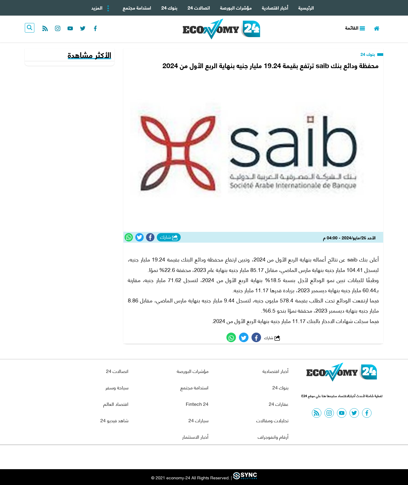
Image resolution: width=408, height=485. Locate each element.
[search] (29, 28)
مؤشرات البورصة (236, 7)
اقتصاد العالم (115, 403)
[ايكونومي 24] (341, 373)
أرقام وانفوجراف (273, 436)
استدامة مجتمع (137, 7)
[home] (376, 27)
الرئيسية (306, 7)
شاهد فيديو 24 (114, 420)
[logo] (221, 29)
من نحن (218, 457)
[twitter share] (139, 237)
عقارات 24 (279, 403)
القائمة (352, 27)
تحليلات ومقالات (272, 420)
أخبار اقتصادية (275, 7)
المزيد (97, 7)
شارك (166, 237)
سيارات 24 (198, 420)
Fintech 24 (197, 403)
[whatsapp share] (129, 237)
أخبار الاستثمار (195, 436)
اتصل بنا (190, 457)
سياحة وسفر (116, 387)
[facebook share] (150, 237)
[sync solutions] (244, 477)
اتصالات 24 (199, 7)
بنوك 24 (169, 7)
